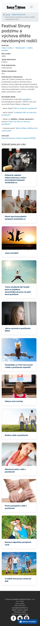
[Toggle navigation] (31, 7)
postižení (26, 99)
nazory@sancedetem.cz (20, 608)
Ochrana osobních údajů (20, 614)
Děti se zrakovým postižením (25, 108)
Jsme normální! (11, 253)
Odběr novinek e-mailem (20, 610)
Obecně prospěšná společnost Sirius (18, 599)
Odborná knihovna (18, 15)
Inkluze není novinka (14, 401)
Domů (8, 15)
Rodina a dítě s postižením (16, 435)
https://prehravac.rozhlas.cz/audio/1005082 (19, 138)
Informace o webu (20, 612)
